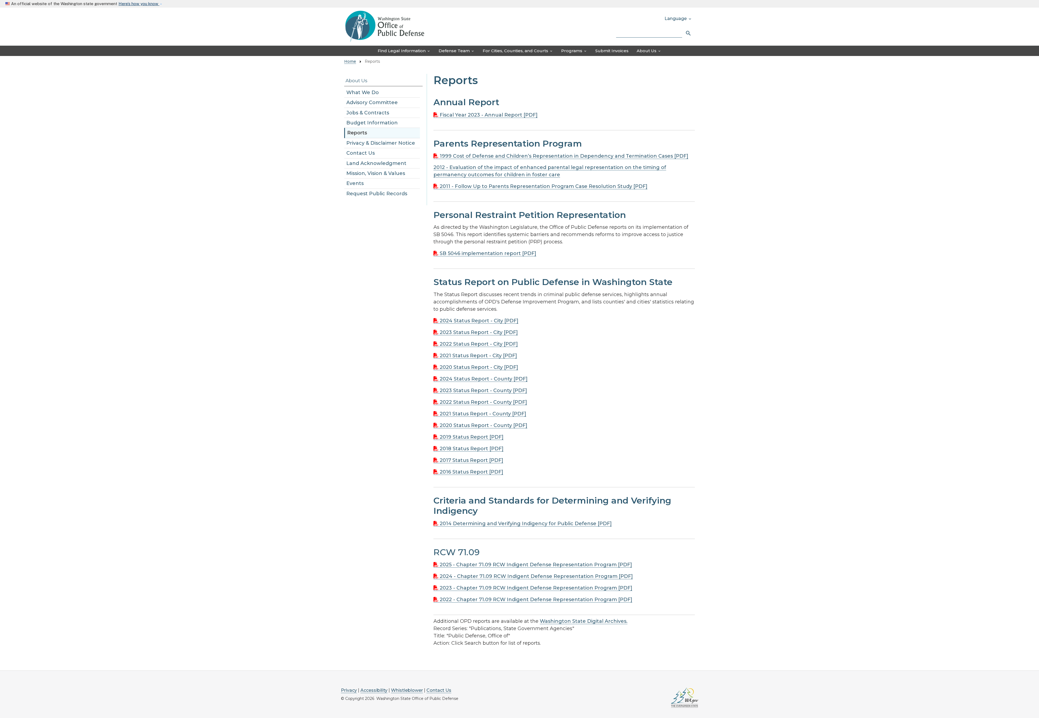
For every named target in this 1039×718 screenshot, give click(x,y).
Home (350, 61)
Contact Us (360, 153)
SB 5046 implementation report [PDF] (488, 253)
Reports (357, 133)
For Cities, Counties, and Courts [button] (518, 50)
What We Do (362, 92)
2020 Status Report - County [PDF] (483, 425)
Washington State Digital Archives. (583, 621)
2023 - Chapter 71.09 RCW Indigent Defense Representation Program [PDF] (536, 588)
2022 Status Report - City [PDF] (479, 344)
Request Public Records (376, 194)
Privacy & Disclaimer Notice (380, 143)
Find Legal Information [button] (404, 50)
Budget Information (372, 123)
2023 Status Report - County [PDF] (483, 390)
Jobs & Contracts (367, 113)
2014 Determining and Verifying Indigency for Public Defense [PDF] (526, 524)
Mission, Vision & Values (375, 173)
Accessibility (373, 690)
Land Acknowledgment (376, 163)
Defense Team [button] (457, 50)
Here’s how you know (139, 3)
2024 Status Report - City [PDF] (479, 321)
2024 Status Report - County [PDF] (484, 379)
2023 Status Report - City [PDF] (479, 332)
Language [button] (678, 18)
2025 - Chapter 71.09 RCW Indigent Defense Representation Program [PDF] (536, 565)
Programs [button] (574, 50)
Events (355, 183)
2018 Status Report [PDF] (472, 449)
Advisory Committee (372, 102)
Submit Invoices (612, 50)
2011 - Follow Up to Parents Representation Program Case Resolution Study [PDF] (543, 186)
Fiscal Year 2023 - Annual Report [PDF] (489, 115)
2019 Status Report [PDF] (472, 437)
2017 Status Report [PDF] (471, 460)
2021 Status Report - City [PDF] (478, 356)
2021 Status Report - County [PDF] (483, 414)
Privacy (349, 690)
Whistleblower (407, 690)
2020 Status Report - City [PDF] (479, 367)
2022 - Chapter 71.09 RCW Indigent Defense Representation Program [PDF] (536, 600)
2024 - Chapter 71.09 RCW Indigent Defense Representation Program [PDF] (536, 576)
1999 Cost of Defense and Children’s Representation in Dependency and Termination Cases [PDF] (564, 156)
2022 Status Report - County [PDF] (483, 402)
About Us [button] (649, 50)
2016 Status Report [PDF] (471, 472)
